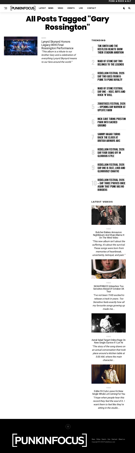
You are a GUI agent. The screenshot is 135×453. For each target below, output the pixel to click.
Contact (91, 8)
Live (81, 8)
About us (122, 439)
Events (71, 8)
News (50, 8)
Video (60, 8)
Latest (42, 8)
